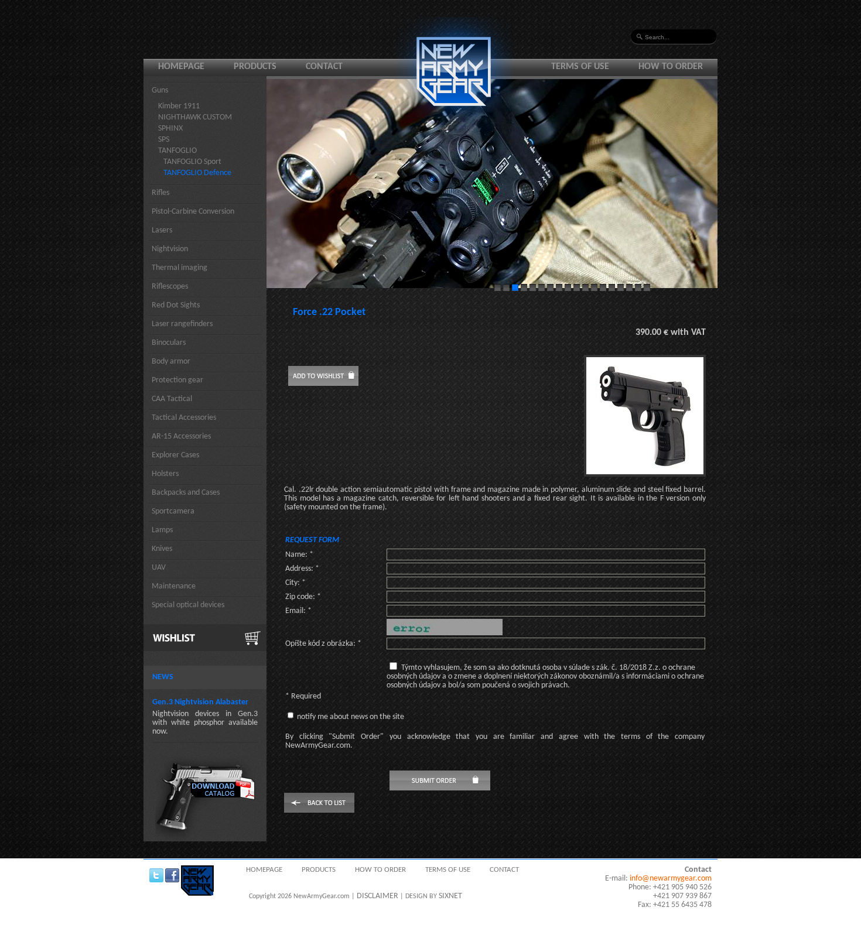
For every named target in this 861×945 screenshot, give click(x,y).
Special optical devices (188, 605)
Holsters (165, 474)
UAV (159, 567)
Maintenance (174, 586)
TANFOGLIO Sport (192, 162)
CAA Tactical (172, 399)
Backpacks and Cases (186, 492)
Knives (162, 549)
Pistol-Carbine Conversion (193, 211)
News (162, 677)
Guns (160, 90)
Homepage (181, 66)
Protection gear (177, 380)
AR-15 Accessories (181, 436)
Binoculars (169, 342)
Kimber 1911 (179, 106)
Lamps (162, 530)
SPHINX (170, 128)
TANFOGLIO (177, 150)
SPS (163, 139)
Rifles (160, 193)
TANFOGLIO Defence (197, 173)
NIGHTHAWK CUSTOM (195, 117)
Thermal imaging (179, 267)
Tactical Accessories (184, 417)
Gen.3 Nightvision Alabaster (200, 702)
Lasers (162, 230)
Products (255, 66)
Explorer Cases (175, 455)
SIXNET (450, 896)
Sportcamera (173, 511)
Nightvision (170, 249)
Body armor (171, 361)
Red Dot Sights (176, 305)
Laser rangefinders (182, 324)
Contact (324, 66)
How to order (670, 66)
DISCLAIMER (377, 896)
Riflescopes (170, 286)
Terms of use (580, 66)
